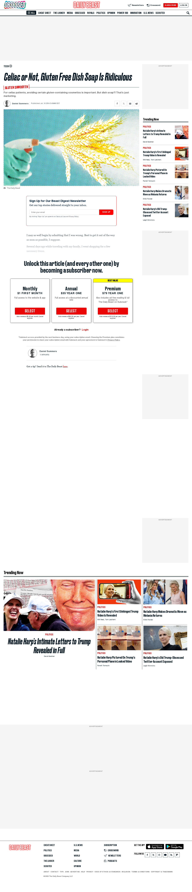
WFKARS (45, 355)
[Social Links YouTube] (165, 855)
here (65, 366)
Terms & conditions (140, 872)
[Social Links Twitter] (153, 855)
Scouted (160, 13)
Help (83, 872)
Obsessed (80, 13)
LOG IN (183, 5)
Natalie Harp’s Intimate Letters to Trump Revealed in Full (49, 646)
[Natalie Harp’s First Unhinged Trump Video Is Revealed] (181, 159)
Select (30, 311)
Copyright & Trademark (162, 872)
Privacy (89, 872)
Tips (62, 872)
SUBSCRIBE (170, 5)
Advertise (75, 872)
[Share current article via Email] (130, 103)
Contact (54, 872)
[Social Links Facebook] (147, 855)
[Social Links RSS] (171, 855)
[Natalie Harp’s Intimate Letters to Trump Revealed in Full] (181, 138)
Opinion (111, 13)
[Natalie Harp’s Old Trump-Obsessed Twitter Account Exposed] (181, 216)
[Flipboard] (177, 855)
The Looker (59, 13)
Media (70, 13)
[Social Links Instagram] (159, 855)
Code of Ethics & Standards (107, 872)
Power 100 (122, 13)
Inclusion (126, 872)
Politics (100, 13)
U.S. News (148, 13)
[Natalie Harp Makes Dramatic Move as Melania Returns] (181, 198)
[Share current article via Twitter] (123, 103)
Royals (90, 13)
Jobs (67, 872)
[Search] (188, 12)
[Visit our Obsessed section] (25, 5)
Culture (78, 861)
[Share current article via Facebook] (117, 103)
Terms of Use (61, 216)
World (77, 856)
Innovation (135, 13)
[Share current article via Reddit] (136, 103)
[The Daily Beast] (86, 5)
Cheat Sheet (44, 13)
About (46, 872)
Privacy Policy (74, 216)
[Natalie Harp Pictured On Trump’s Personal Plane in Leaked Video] (181, 177)
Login (85, 329)
